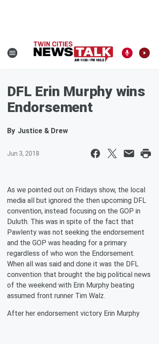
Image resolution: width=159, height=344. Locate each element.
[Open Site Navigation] (12, 53)
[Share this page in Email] (129, 153)
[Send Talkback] (127, 53)
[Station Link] (73, 52)
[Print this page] (146, 153)
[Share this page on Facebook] (95, 153)
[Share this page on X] (112, 153)
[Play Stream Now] (144, 53)
